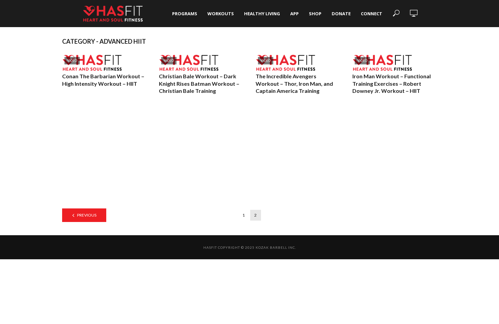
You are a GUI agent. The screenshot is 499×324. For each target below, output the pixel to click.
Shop (315, 14)
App (294, 14)
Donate (341, 14)
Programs (184, 14)
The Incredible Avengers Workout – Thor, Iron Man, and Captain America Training (294, 83)
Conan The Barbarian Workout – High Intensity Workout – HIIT (103, 80)
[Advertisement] (249, 157)
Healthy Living (262, 14)
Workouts (220, 14)
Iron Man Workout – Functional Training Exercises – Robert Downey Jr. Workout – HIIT (391, 83)
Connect (371, 14)
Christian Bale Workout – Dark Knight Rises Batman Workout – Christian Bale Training (199, 83)
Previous (86, 215)
